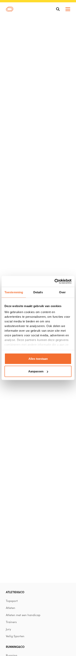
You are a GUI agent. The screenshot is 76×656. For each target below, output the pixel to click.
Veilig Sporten (15, 636)
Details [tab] (38, 292)
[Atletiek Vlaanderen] (9, 9)
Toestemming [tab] (13, 292)
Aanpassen (35, 371)
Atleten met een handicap (23, 615)
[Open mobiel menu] (68, 9)
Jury (8, 629)
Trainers (11, 622)
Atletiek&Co (15, 592)
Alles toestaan (38, 358)
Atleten (10, 608)
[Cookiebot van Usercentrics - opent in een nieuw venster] (55, 281)
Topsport (12, 601)
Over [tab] (62, 292)
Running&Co (15, 647)
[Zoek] (58, 9)
